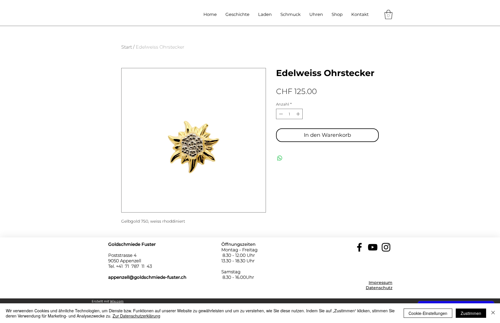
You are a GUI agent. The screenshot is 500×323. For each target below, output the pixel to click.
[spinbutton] (289, 114)
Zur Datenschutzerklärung (136, 316)
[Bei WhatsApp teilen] (279, 158)
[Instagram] (386, 247)
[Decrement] (280, 114)
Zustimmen (471, 313)
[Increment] (298, 114)
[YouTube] (372, 247)
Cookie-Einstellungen (428, 313)
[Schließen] (493, 313)
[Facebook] (359, 247)
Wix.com (117, 301)
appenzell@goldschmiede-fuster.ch (147, 277)
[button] (388, 14)
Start (126, 47)
